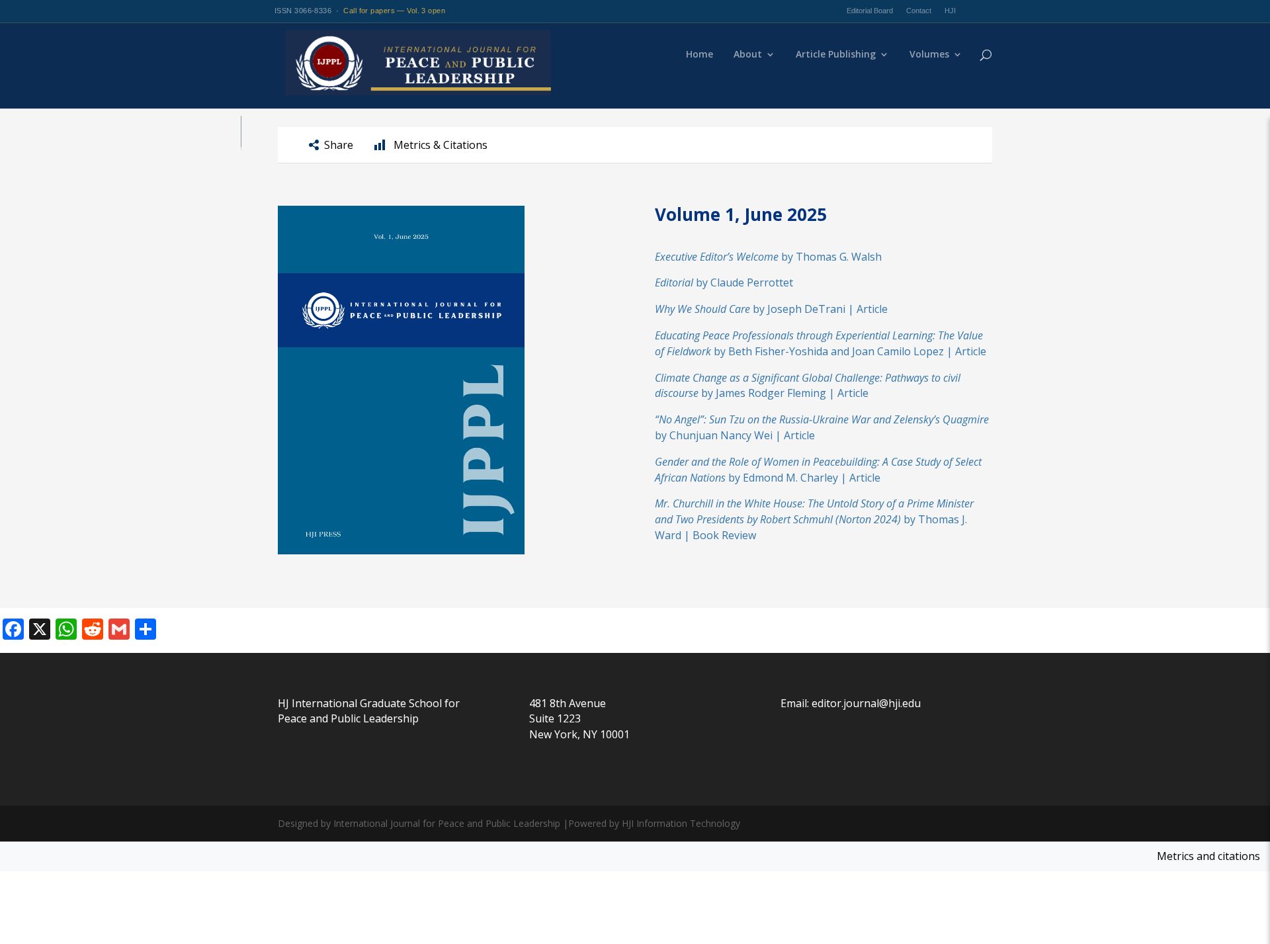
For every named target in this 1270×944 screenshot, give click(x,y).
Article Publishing (836, 55)
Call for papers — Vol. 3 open (394, 11)
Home (699, 55)
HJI (950, 11)
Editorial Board (870, 11)
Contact (918, 11)
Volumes (929, 55)
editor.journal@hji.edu (866, 703)
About (748, 55)
